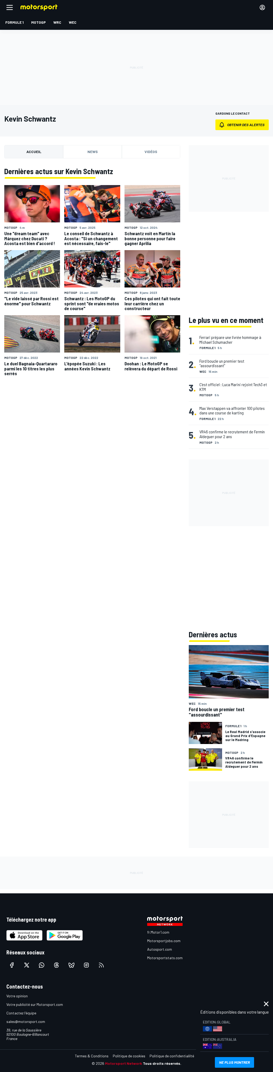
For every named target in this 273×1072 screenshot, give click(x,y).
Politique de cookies (129, 1056)
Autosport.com (159, 949)
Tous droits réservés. (162, 1063)
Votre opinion (17, 996)
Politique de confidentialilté (172, 1056)
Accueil (33, 151)
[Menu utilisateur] (262, 7)
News (92, 151)
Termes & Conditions (92, 1056)
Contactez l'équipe (21, 1013)
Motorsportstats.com (165, 957)
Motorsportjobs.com (163, 940)
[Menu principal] (9, 7)
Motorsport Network (123, 1063)
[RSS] (101, 965)
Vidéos (150, 151)
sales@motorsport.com (25, 1021)
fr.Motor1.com (158, 932)
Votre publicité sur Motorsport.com (34, 1004)
